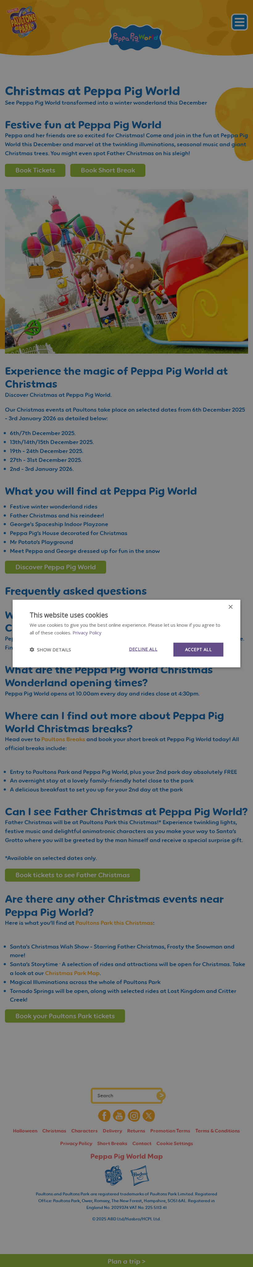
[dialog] (126, 633)
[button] (50, 649)
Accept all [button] (198, 649)
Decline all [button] (143, 649)
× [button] (230, 607)
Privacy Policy (87, 632)
